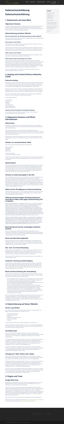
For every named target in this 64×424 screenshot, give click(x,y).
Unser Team (49, 1)
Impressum (49, 30)
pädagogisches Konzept (40, 1)
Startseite (27, 1)
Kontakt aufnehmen (50, 20)
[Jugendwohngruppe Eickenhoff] (12, 2)
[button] (58, 2)
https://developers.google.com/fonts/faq (34, 399)
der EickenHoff (32, 1)
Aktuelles (54, 1)
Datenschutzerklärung (36, 413)
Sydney (29, 422)
